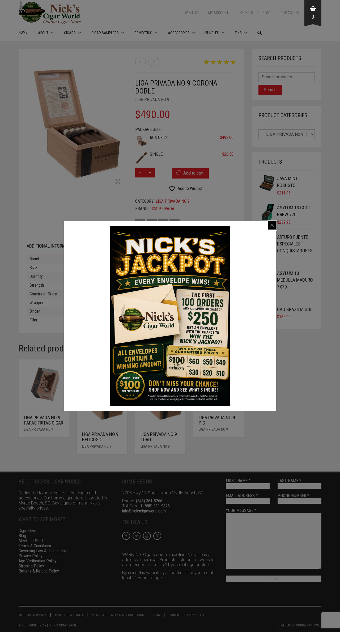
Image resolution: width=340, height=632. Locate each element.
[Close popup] (272, 225)
